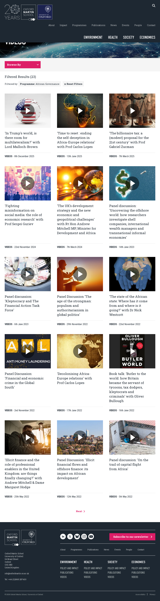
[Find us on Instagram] (84, 537)
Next (79, 511)
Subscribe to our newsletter (130, 536)
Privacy (152, 594)
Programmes (79, 25)
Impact (63, 25)
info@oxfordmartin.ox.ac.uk (17, 573)
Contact (151, 25)
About (51, 25)
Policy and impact (69, 568)
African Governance (39, 83)
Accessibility (140, 594)
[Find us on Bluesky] (77, 537)
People (138, 25)
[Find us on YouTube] (91, 537)
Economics (147, 37)
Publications (98, 25)
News (113, 25)
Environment (93, 37)
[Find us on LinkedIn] (63, 537)
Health (113, 37)
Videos (63, 577)
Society (128, 37)
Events (125, 25)
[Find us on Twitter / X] (70, 537)
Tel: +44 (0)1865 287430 (15, 579)
